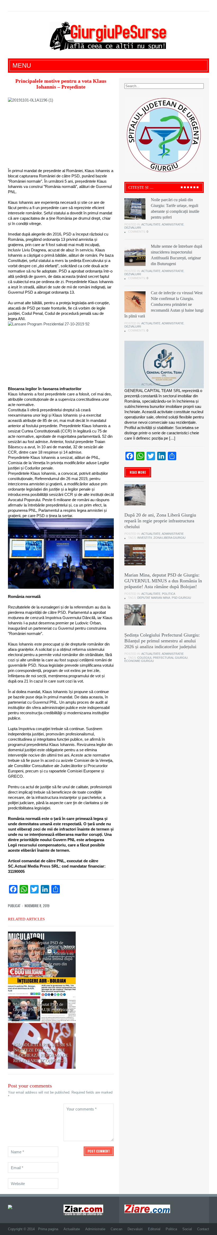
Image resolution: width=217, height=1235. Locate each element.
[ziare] (83, 1210)
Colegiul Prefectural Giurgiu (162, 657)
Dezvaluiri (132, 227)
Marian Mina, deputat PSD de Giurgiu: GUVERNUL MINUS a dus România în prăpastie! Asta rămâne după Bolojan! (163, 580)
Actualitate (150, 224)
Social (187, 1229)
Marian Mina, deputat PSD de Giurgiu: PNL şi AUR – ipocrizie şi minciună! (42, 1009)
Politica (168, 593)
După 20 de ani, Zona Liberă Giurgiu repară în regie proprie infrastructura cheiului (160, 520)
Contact (203, 1229)
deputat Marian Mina (153, 597)
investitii (144, 537)
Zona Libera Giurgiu (169, 537)
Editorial (154, 1229)
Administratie (173, 224)
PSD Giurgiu (181, 597)
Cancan (116, 1229)
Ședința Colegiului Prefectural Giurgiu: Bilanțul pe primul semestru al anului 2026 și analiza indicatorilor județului (162, 640)
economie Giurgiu (139, 660)
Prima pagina (48, 1229)
